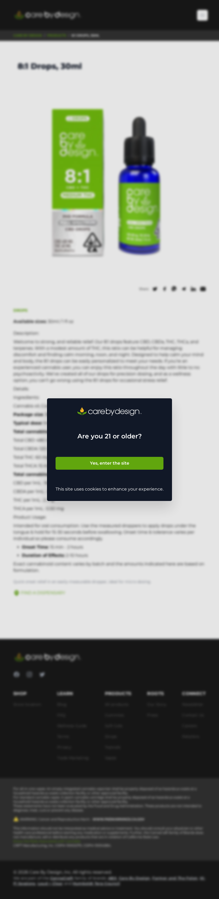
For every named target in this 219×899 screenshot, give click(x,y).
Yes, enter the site (109, 463)
